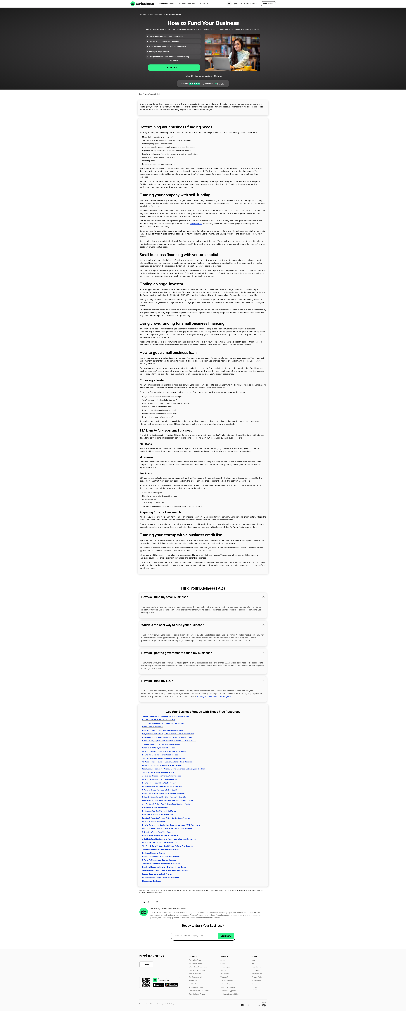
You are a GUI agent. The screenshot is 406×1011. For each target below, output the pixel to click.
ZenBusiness (143, 15)
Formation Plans (195, 960)
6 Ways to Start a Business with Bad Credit (159, 790)
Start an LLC (268, 4)
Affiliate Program (226, 984)
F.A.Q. (254, 963)
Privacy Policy (257, 977)
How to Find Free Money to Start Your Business (161, 856)
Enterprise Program (227, 987)
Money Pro (193, 980)
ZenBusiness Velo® (196, 977)
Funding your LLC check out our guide (214, 697)
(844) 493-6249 (241, 4)
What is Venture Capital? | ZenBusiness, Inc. (160, 842)
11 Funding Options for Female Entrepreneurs (160, 849)
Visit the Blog (225, 977)
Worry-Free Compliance (198, 967)
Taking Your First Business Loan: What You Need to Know (165, 716)
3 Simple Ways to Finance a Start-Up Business (161, 744)
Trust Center (256, 980)
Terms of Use (257, 974)
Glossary (255, 984)
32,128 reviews (207, 84)
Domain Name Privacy (197, 994)
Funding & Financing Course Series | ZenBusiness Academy (166, 818)
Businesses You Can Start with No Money (159, 811)
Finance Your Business (151, 881)
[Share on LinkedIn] (145, 902)
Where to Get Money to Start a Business (158, 748)
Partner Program (226, 980)
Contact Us (256, 970)
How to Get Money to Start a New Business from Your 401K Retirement (171, 825)
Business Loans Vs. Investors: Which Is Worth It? (162, 786)
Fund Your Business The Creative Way (157, 814)
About (222, 960)
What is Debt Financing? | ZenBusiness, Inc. (160, 779)
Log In (254, 3)
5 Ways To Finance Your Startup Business (159, 860)
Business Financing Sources (153, 853)
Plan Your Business (156, 15)
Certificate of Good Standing (199, 991)
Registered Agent (195, 963)
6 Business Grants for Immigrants (156, 807)
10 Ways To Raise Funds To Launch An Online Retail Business (167, 762)
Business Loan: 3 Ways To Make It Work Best (160, 877)
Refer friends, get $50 (228, 991)
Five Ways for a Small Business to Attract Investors (163, 765)
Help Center (256, 967)
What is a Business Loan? (152, 727)
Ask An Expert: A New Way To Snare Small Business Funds (166, 804)
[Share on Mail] (158, 902)
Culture (223, 970)
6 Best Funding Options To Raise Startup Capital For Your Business (169, 741)
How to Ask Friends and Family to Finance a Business (164, 793)
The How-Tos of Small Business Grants (158, 772)
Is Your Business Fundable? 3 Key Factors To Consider (164, 797)
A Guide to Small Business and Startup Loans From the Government (169, 839)
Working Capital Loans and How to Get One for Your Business (167, 828)
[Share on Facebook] (153, 902)
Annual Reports (195, 974)
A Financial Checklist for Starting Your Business (161, 776)
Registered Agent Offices (229, 994)
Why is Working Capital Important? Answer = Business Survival (168, 734)
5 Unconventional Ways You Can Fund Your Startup (163, 723)
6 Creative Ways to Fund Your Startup (157, 832)
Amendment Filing (196, 987)
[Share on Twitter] (149, 902)
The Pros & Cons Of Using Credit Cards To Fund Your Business (167, 846)
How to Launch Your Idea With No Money (159, 783)
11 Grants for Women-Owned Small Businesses (161, 863)
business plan (196, 224)
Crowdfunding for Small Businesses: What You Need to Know (167, 737)
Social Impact (225, 967)
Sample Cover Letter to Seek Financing (158, 874)
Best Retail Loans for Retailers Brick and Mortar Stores (164, 867)
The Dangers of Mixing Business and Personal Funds (163, 758)
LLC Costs (193, 984)
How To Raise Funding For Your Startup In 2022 (161, 835)
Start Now (226, 936)
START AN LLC (174, 67)
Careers (223, 963)
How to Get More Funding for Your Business (160, 755)
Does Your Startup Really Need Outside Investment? (163, 730)
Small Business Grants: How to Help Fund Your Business (165, 870)
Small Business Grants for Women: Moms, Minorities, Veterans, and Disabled (173, 769)
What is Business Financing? (154, 821)
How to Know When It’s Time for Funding (158, 720)
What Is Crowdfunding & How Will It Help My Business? (164, 751)
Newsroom (224, 974)
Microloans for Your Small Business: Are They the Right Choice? (168, 800)
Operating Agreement (197, 970)
